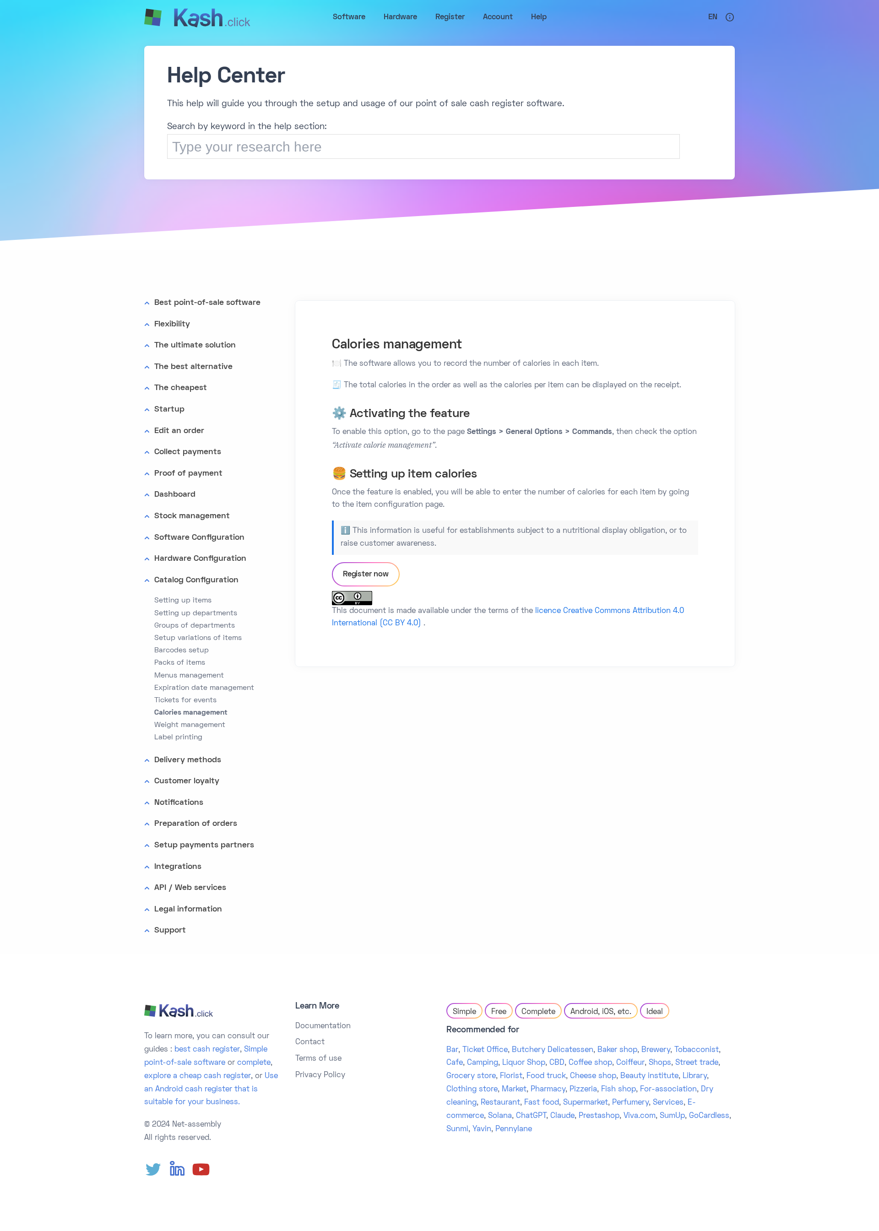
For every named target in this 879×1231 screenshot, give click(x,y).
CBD (556, 1063)
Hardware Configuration (200, 559)
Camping (482, 1063)
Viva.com (640, 1116)
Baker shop (617, 1050)
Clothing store (472, 1089)
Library (695, 1076)
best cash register (207, 1049)
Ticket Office (485, 1050)
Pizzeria (583, 1089)
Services (668, 1102)
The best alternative (193, 367)
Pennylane (513, 1129)
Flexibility (172, 324)
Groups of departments (194, 626)
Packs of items (179, 663)
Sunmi (457, 1129)
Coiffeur (630, 1063)
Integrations (177, 867)
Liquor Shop (523, 1063)
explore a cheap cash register (197, 1076)
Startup (169, 409)
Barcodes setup (181, 650)
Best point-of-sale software (207, 303)
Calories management (191, 713)
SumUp (672, 1116)
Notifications (178, 803)
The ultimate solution (195, 345)
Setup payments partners (204, 845)
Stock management (192, 516)
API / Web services (190, 888)
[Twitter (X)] (153, 1169)
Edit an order (179, 431)
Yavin (481, 1129)
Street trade (696, 1063)
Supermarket (585, 1102)
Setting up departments (195, 613)
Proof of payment (188, 473)
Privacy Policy (320, 1075)
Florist (511, 1076)
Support (170, 930)
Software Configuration (199, 538)
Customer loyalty (186, 781)
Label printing (178, 737)
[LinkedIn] (177, 1169)
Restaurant (500, 1102)
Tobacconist (696, 1050)
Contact (310, 1042)
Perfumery (630, 1102)
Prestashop (599, 1116)
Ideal (654, 1012)
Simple (464, 1012)
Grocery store (471, 1076)
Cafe (454, 1063)
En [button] (712, 17)
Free (498, 1012)
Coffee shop (590, 1063)
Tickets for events (185, 700)
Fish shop (618, 1089)
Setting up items (183, 600)
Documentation (323, 1026)
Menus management (189, 675)
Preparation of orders (195, 824)
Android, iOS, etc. (600, 1012)
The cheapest (180, 388)
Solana (500, 1116)
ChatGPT (531, 1116)
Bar (452, 1050)
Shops (660, 1063)
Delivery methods (187, 760)
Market (514, 1089)
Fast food (541, 1102)
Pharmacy (548, 1089)
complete (254, 1063)
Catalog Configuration (196, 580)
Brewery (655, 1050)
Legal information (188, 909)
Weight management (189, 725)
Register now (366, 574)
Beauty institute (649, 1076)
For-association (668, 1089)
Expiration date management (204, 688)
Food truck (546, 1076)
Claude (562, 1116)
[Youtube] (201, 1169)
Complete (538, 1012)
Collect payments (187, 452)
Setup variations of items (198, 638)
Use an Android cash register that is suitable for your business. (211, 1089)
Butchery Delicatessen (552, 1050)
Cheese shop (593, 1076)
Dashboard (174, 495)
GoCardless (709, 1116)
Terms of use (318, 1059)
